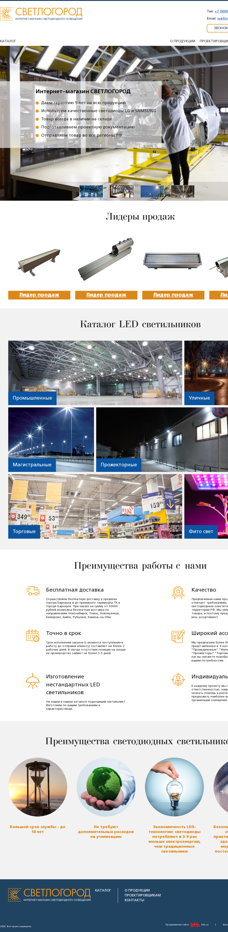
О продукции (182, 41)
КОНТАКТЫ (134, 900)
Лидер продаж (39, 295)
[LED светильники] (41, 19)
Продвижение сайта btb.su (187, 925)
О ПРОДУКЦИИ (137, 890)
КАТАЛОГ (103, 890)
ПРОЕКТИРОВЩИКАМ (143, 895)
